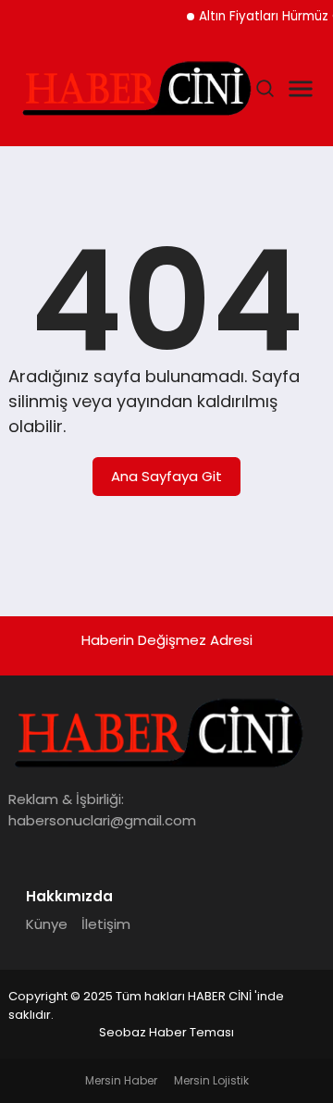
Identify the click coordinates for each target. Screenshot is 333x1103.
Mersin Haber (121, 1080)
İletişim (105, 924)
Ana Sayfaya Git (166, 476)
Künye (47, 924)
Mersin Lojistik (211, 1080)
